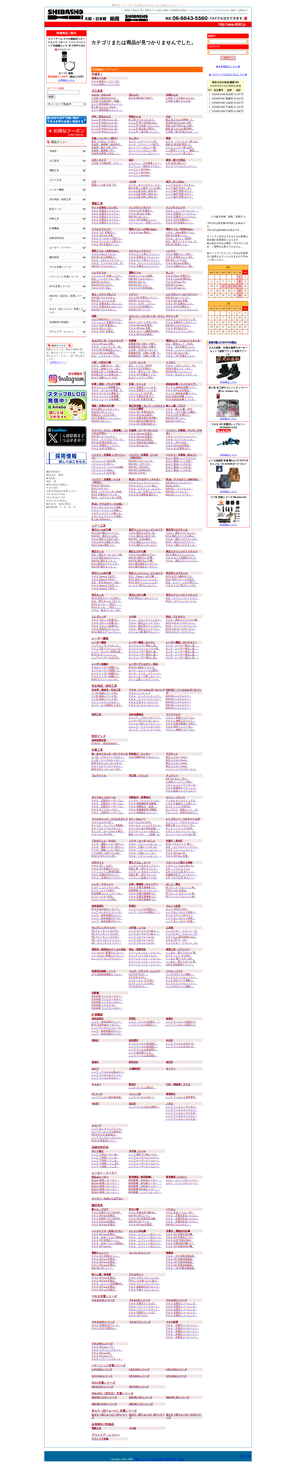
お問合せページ (58, 362)
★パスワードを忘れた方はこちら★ (228, 74)
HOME (127, 10)
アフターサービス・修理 (224, 10)
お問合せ (242, 10)
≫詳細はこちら (66, 80)
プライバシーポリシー (200, 10)
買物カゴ (149, 10)
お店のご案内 (162, 10)
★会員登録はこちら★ (228, 66)
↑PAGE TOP (245, 1456)
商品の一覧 (137, 10)
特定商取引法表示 (179, 10)
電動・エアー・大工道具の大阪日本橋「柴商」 (160, 1459)
